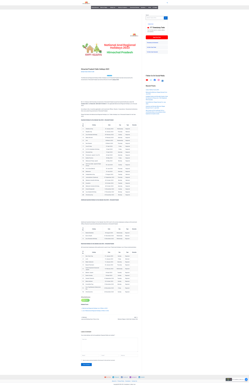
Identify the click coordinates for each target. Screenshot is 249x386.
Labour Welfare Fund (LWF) (152, 89)
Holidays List (112, 7)
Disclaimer (128, 381)
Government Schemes (134, 7)
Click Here (85, 300)
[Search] (166, 18)
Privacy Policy (121, 381)
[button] (167, 3)
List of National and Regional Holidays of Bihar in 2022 (95, 310)
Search (147, 15)
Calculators (143, 7)
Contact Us (134, 381)
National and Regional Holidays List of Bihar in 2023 (95, 308)
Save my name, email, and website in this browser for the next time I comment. (99, 360)
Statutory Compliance (122, 7)
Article (149, 7)
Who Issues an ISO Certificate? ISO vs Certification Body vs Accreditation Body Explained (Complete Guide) (155, 112)
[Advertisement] (109, 23)
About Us (114, 381)
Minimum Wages (103, 7)
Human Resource (95, 7)
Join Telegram (109, 75)
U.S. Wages (155, 7)
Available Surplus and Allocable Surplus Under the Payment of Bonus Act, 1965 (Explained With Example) (157, 98)
